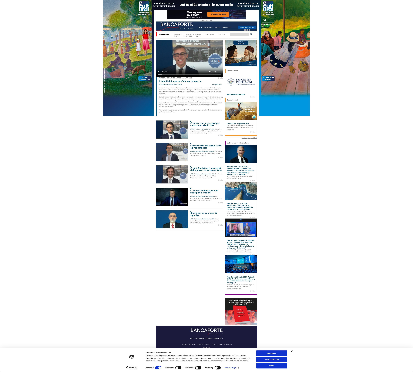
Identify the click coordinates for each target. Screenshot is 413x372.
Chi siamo (184, 344)
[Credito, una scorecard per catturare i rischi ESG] (172, 138)
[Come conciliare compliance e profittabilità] (172, 160)
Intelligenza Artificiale (193, 34)
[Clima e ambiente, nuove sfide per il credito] (172, 205)
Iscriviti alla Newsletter (247, 27)
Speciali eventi (208, 27)
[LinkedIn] (249, 30)
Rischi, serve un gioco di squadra (203, 214)
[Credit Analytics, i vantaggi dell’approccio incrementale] (172, 183)
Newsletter (192, 344)
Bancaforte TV (226, 27)
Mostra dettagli (230, 368)
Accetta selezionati (272, 359)
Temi (200, 27)
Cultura (198, 36)
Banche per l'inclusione (236, 94)
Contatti (220, 344)
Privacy (214, 344)
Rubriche (217, 27)
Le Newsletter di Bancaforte (238, 143)
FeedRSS (200, 344)
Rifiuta (271, 366)
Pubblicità (207, 344)
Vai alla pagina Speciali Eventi (249, 138)
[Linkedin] (222, 78)
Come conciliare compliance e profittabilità (206, 147)
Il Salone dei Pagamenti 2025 (238, 124)
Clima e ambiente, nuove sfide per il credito (204, 191)
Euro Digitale (209, 34)
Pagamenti (178, 34)
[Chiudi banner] (292, 351)
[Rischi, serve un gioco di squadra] (172, 228)
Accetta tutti (271, 353)
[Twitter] (247, 30)
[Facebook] (245, 30)
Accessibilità (228, 344)
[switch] (178, 367)
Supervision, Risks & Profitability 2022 (176, 78)
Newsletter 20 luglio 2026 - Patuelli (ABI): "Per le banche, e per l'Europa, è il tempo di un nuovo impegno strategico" (241, 280)
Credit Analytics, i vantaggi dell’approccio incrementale (206, 169)
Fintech (176, 36)
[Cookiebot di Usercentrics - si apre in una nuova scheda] (131, 367)
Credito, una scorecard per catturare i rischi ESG (205, 124)
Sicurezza (221, 34)
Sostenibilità (188, 36)
